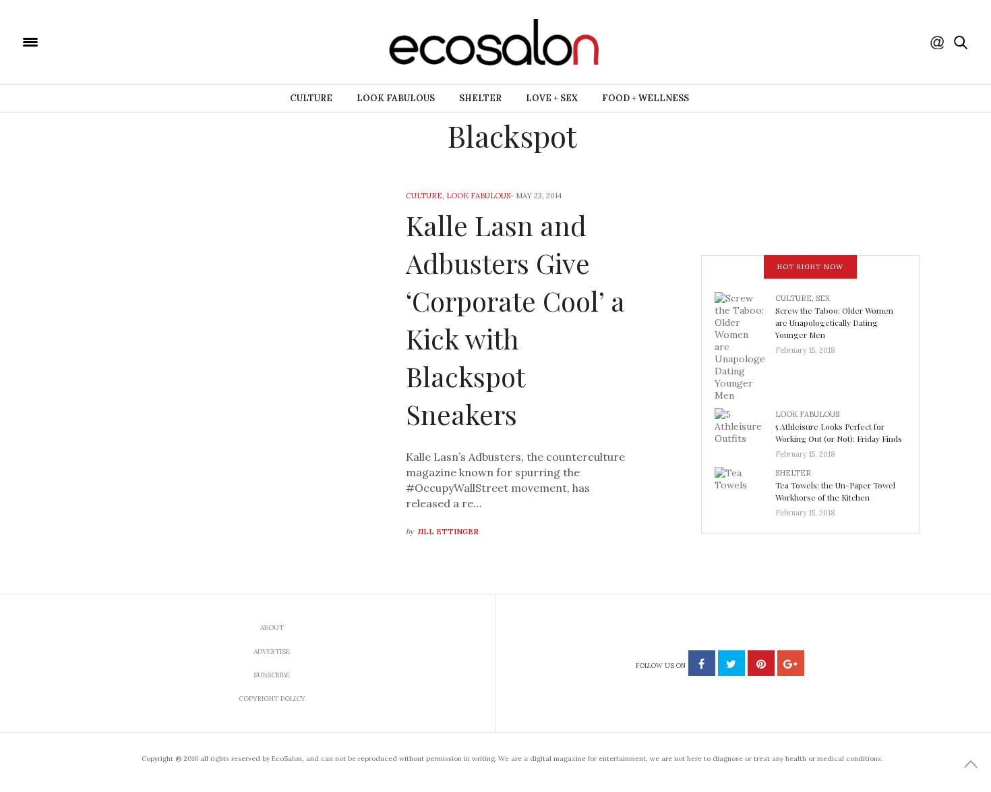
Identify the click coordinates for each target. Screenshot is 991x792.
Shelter (480, 98)
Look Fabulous (396, 98)
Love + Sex (552, 98)
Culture (311, 98)
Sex (823, 298)
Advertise (271, 651)
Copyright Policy (272, 698)
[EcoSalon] (111, 41)
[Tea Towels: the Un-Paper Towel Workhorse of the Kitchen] (745, 488)
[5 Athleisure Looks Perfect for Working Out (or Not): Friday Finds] (745, 430)
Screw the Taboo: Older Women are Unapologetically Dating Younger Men (834, 322)
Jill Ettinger (448, 531)
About (272, 627)
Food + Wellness (645, 98)
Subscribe (271, 675)
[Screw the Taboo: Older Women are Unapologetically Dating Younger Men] (745, 345)
